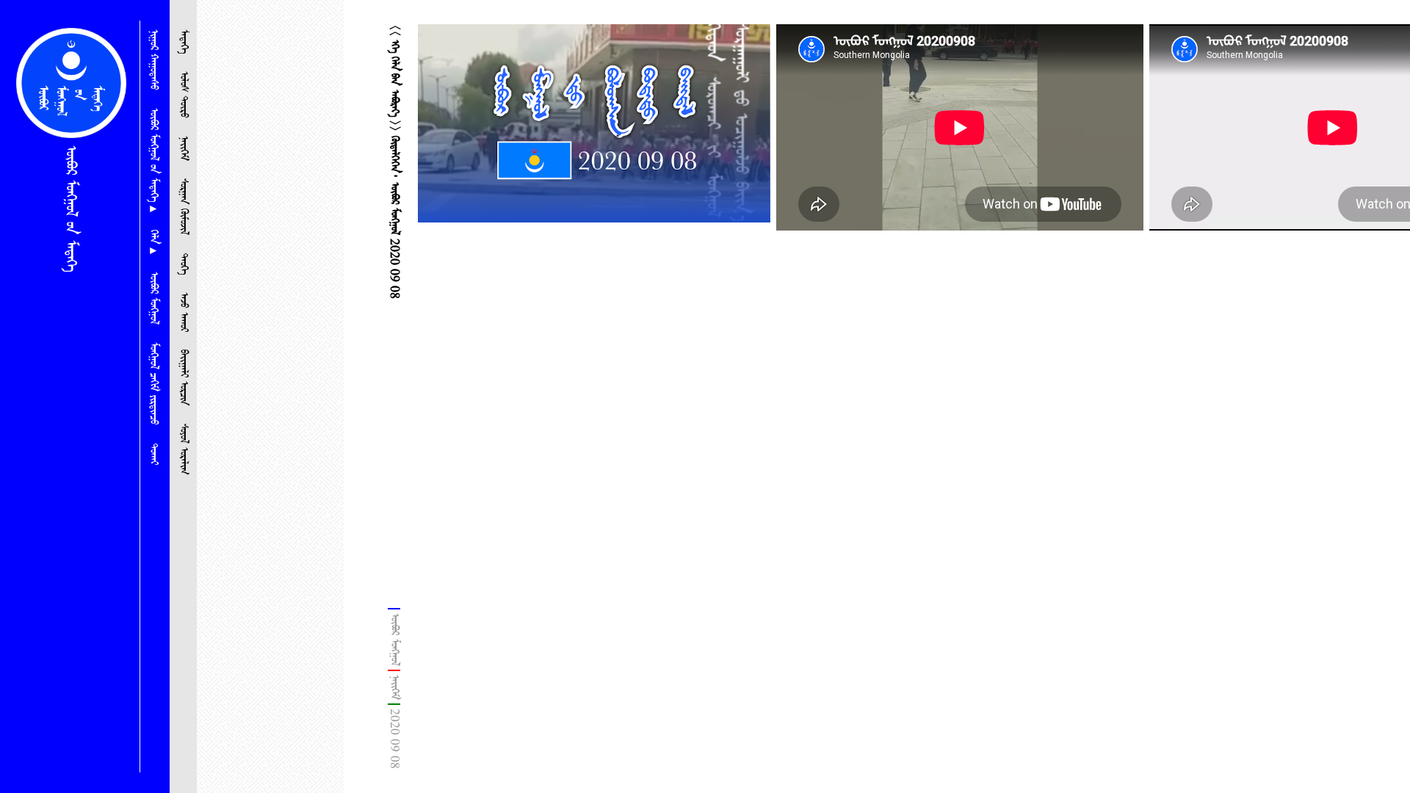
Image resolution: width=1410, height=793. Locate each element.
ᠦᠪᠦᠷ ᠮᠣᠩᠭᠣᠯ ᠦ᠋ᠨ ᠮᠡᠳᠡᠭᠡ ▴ (153, 160)
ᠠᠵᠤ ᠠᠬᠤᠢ (183, 312)
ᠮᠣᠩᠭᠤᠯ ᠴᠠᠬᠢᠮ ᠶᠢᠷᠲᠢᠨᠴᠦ (153, 383)
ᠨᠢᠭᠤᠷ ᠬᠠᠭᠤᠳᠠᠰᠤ (153, 59)
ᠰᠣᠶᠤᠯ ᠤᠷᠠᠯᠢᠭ (183, 449)
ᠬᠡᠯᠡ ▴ (153, 242)
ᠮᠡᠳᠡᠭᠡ (183, 41)
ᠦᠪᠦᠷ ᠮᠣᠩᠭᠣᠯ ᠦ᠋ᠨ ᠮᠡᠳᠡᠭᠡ (70, 208)
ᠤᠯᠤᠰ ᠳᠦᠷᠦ (183, 94)
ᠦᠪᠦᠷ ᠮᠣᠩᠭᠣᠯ (153, 298)
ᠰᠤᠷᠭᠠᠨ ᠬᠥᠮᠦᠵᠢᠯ (183, 206)
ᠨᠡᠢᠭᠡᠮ (183, 148)
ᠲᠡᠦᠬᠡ (183, 264)
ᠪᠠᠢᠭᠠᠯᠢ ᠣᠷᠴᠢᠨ (183, 378)
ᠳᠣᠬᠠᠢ (153, 454)
